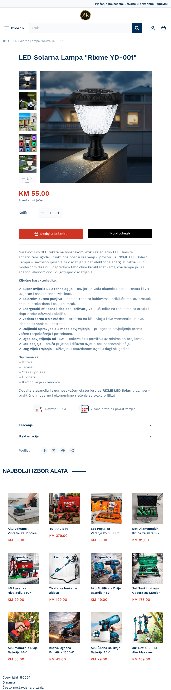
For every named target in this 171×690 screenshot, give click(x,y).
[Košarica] (163, 28)
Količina (25, 213)
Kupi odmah (120, 233)
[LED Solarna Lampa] (27, 80)
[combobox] (80, 28)
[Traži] (137, 28)
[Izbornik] (14, 28)
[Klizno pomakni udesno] (28, 179)
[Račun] (152, 28)
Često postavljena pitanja (23, 687)
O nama (9, 682)
